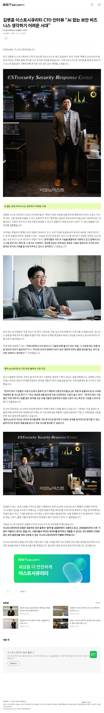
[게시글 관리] (14, 592)
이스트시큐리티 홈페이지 (18, 701)
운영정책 (6, 701)
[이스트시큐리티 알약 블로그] (14, 4)
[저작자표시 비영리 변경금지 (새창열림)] (31, 592)
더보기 (98, 602)
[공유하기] (10, 592)
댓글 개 (6, 639)
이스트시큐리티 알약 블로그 (20, 652)
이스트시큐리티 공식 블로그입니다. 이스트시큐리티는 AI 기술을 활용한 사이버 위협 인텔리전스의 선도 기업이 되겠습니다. (48, 657)
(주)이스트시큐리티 (9, 704)
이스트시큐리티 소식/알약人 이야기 (15, 30)
